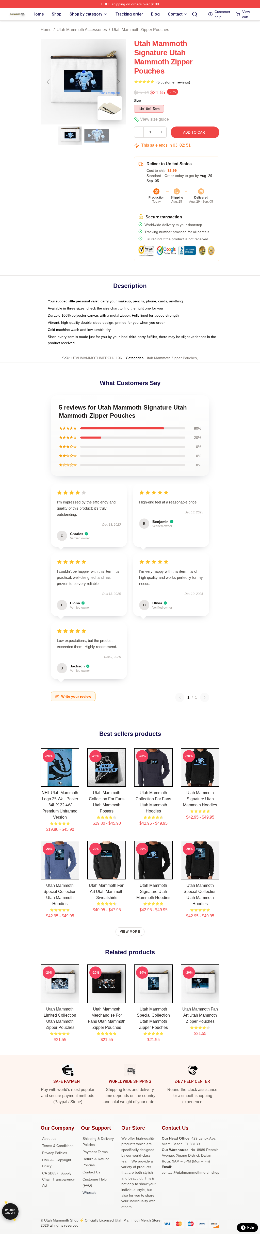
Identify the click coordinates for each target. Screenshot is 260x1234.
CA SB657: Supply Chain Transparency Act (58, 1179)
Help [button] (250, 1227)
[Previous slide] (48, 81)
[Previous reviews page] (179, 697)
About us (49, 1139)
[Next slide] (118, 81)
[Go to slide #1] (70, 136)
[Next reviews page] (204, 697)
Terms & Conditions (57, 1146)
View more (130, 931)
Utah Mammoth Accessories (82, 29)
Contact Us (91, 1172)
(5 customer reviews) (173, 82)
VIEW (60, 782)
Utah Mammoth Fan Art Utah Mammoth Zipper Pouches (200, 1015)
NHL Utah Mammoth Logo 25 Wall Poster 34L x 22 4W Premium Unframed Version (60, 805)
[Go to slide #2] (96, 136)
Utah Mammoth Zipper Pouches (140, 29)
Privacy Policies (54, 1153)
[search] (195, 14)
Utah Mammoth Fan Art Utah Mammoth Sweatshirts (106, 891)
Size (137, 101)
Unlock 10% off (10, 1211)
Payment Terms (95, 1152)
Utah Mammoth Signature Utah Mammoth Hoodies (200, 799)
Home (46, 29)
